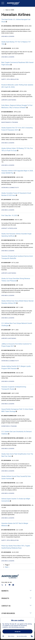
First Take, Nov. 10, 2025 (9, 215)
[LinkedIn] (13, 585)
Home (12, 10)
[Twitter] (2, 585)
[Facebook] (6, 585)
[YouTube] (9, 585)
